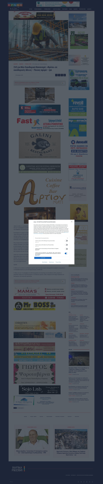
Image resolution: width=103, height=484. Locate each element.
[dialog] (51, 242)
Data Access (51, 262)
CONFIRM (43, 257)
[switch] (66, 241)
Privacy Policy (58, 262)
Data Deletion (44, 262)
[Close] (72, 222)
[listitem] (51, 238)
